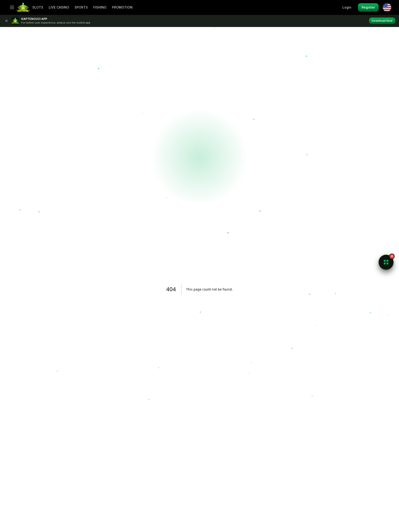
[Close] (6, 21)
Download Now (382, 20)
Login (346, 7)
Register (368, 7)
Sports (81, 7)
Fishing (99, 7)
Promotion (122, 7)
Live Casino (59, 7)
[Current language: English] (387, 7)
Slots (37, 7)
